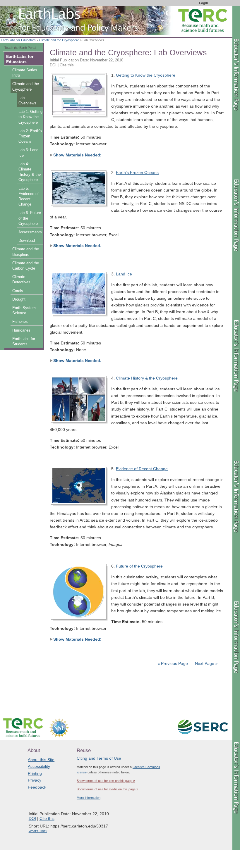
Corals (17, 291)
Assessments (30, 232)
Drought (18, 299)
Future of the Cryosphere (139, 566)
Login (203, 3)
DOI (53, 65)
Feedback (37, 787)
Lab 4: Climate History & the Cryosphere (29, 172)
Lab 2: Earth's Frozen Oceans (30, 136)
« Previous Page (172, 663)
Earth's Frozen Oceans (137, 172)
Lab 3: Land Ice (28, 152)
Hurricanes (21, 330)
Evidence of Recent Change (142, 468)
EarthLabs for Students (23, 341)
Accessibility (39, 766)
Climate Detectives (21, 279)
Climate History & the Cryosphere (147, 378)
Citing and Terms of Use (99, 758)
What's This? (38, 831)
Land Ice (124, 274)
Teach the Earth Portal (20, 47)
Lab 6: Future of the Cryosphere (29, 218)
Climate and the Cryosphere (59, 40)
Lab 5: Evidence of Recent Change (28, 197)
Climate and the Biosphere (25, 251)
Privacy (34, 780)
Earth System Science (24, 310)
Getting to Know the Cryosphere (145, 75)
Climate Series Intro (24, 72)
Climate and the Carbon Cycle (25, 265)
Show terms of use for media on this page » (107, 789)
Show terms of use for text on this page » (106, 780)
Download (26, 241)
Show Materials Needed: (77, 155)
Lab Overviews (27, 100)
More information (88, 797)
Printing (35, 773)
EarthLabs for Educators (18, 40)
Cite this (67, 65)
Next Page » (206, 663)
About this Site (41, 759)
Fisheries (20, 322)
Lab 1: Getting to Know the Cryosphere (30, 117)
